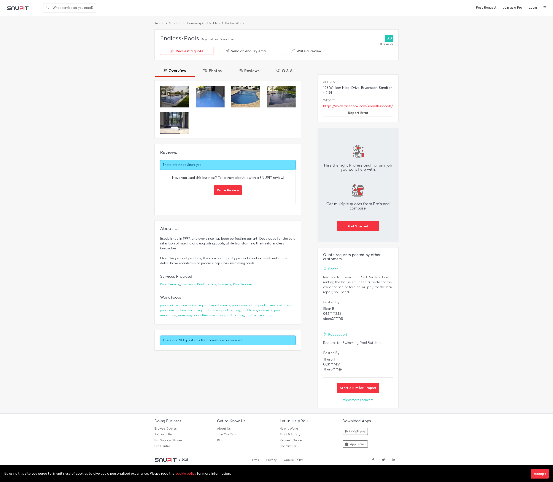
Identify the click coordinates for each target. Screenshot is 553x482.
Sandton (175, 23)
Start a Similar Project (358, 388)
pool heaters (255, 315)
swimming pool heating (227, 315)
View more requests (358, 400)
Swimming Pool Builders (203, 23)
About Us (224, 428)
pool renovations (244, 305)
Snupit (159, 23)
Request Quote (291, 440)
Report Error (358, 112)
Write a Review (308, 51)
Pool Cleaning (170, 284)
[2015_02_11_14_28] (174, 96)
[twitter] (383, 460)
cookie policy (185, 473)
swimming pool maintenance (209, 305)
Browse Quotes (165, 428)
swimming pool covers (203, 310)
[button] (545, 8)
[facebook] (373, 460)
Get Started (358, 226)
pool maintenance (173, 305)
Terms (254, 460)
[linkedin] (394, 460)
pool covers (267, 305)
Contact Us (288, 446)
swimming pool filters (193, 315)
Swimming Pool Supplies (235, 284)
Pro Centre (162, 446)
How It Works (289, 428)
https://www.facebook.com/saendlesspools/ (358, 106)
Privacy (271, 460)
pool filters (249, 310)
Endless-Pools (235, 23)
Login (533, 7)
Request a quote (189, 51)
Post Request (486, 7)
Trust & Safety (290, 434)
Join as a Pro (512, 7)
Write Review (228, 190)
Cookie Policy (293, 460)
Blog (220, 440)
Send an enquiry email (249, 51)
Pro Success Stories (168, 440)
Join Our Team (227, 434)
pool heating (230, 310)
